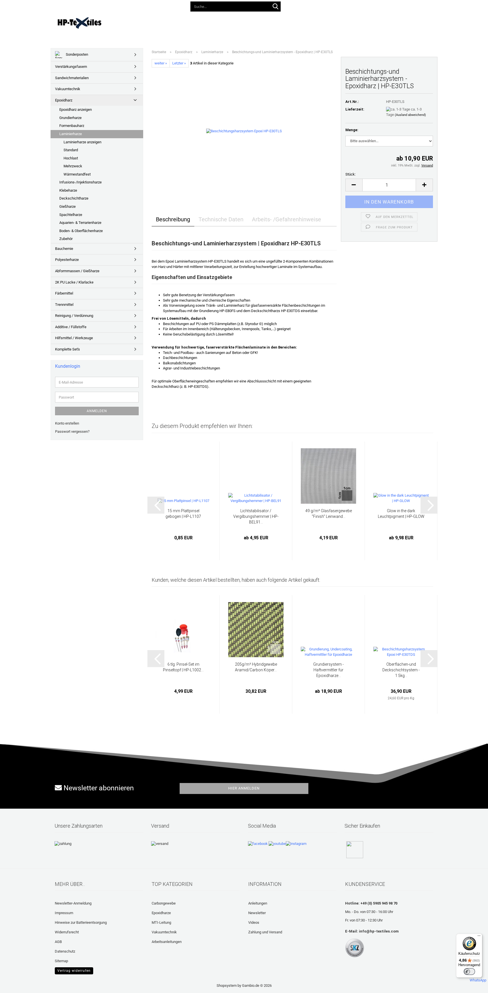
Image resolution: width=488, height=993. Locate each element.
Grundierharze (70, 118)
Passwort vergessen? (72, 431)
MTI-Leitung (161, 922)
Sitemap (61, 961)
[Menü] (479, 937)
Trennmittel (64, 304)
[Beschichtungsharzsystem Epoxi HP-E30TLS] (244, 131)
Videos (232, 22)
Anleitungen (206, 22)
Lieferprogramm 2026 (165, 22)
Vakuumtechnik (67, 89)
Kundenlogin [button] (341, 5)
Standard (71, 150)
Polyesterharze (67, 260)
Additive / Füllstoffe (70, 327)
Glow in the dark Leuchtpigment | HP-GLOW (401, 514)
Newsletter (257, 913)
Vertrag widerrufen (74, 971)
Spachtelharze (70, 215)
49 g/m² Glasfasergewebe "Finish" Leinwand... (328, 514)
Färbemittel (64, 293)
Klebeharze (68, 190)
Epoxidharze (161, 913)
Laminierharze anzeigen (82, 142)
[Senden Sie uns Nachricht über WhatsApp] (478, 978)
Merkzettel (372, 5)
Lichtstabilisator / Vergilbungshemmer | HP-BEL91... (255, 516)
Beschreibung (173, 219)
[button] (314, 5)
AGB (58, 942)
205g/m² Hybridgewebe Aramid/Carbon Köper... (256, 667)
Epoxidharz (63, 100)
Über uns (350, 22)
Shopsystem (227, 985)
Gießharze (67, 206)
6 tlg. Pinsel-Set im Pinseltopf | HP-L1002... (183, 667)
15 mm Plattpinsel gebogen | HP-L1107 (183, 514)
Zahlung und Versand (265, 932)
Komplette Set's (67, 349)
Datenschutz (65, 951)
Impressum (64, 913)
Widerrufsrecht (67, 932)
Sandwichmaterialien (72, 78)
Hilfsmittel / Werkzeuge (74, 338)
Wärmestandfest (77, 174)
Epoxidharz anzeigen (75, 109)
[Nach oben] (15, 984)
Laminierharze (70, 134)
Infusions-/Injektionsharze (80, 182)
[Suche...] (275, 7)
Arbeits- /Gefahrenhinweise (286, 219)
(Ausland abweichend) (410, 115)
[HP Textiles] (99, 22)
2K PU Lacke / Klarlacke (74, 282)
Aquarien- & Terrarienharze (80, 222)
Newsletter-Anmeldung (73, 903)
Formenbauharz (71, 126)
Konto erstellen (67, 423)
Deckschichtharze (73, 198)
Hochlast (71, 158)
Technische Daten (221, 219)
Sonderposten (76, 54)
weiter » (160, 63)
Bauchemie (64, 248)
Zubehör (66, 239)
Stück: (350, 174)
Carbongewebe (164, 903)
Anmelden (97, 411)
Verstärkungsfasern (71, 66)
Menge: (351, 130)
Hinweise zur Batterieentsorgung (81, 922)
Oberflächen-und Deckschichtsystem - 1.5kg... (401, 670)
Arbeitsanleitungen (167, 942)
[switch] (469, 971)
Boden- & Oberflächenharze (81, 231)
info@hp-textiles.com (379, 931)
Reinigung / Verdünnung (74, 315)
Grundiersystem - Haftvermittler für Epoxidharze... (328, 670)
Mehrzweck (73, 166)
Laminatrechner (318, 22)
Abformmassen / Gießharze (77, 271)
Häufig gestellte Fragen (270, 22)
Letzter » (179, 63)
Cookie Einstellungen (71, 970)
